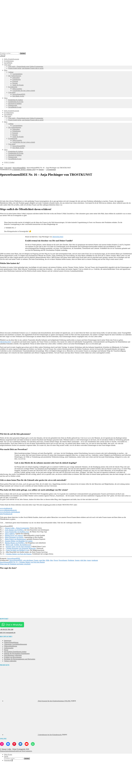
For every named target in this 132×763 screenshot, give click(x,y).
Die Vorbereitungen (14, 76)
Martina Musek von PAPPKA (15, 543)
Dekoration (16, 77)
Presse (6, 650)
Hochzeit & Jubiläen (15, 103)
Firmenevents (12, 105)
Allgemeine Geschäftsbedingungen (15, 644)
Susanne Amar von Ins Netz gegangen (18, 546)
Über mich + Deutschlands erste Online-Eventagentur (25, 66)
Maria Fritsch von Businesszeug (15, 539)
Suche (6, 756)
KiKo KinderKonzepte (11, 59)
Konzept (15, 81)
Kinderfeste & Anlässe (15, 100)
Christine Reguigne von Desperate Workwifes (21, 548)
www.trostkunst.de (6, 508)
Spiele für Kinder (18, 85)
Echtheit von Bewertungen (13, 657)
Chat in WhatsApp (14, 624)
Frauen (36, 560)
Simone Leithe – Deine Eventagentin (17, 528)
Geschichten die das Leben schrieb (23, 90)
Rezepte (15, 83)
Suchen (22, 53)
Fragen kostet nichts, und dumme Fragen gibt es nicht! (26, 68)
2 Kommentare (51, 169)
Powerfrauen (63, 560)
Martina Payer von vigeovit (14, 535)
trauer (89, 560)
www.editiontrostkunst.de (8, 510)
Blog (5, 70)
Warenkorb (8, 760)
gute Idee (42, 560)
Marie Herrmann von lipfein (14, 537)
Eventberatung (9, 61)
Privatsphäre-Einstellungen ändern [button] (15, 652)
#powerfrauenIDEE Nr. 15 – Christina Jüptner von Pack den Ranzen (22, 562)
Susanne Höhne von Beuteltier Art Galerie (18, 541)
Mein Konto (8, 754)
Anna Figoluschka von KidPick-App (17, 532)
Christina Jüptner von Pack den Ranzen (18, 554)
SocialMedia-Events (14, 107)
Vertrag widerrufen (10, 661)
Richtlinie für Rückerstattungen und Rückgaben (19, 659)
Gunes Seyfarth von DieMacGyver (17, 550)
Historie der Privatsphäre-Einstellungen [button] (17, 653)
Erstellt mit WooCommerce (23, 751)
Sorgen (77, 560)
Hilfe (47, 560)
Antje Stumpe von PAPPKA (14, 530)
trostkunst (95, 560)
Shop (6, 98)
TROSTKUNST (57, 237)
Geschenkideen (17, 74)
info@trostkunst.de (6, 514)
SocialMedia (8, 63)
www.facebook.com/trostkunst (10, 512)
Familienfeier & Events (15, 102)
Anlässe (10, 72)
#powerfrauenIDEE (18, 94)
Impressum (7, 640)
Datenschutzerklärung (11, 642)
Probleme (71, 560)
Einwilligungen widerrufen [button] (13, 655)
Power (56, 560)
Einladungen (16, 79)
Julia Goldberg (10, 533)
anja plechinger (28, 560)
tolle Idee (83, 560)
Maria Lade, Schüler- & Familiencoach (18, 545)
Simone (41, 169)
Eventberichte (12, 87)
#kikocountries (17, 89)
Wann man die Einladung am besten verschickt (15, 564)
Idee (51, 560)
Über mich (7, 65)
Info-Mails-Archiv (18, 96)
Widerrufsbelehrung (10, 646)
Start (1, 168)
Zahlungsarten (8, 648)
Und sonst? (12, 92)
